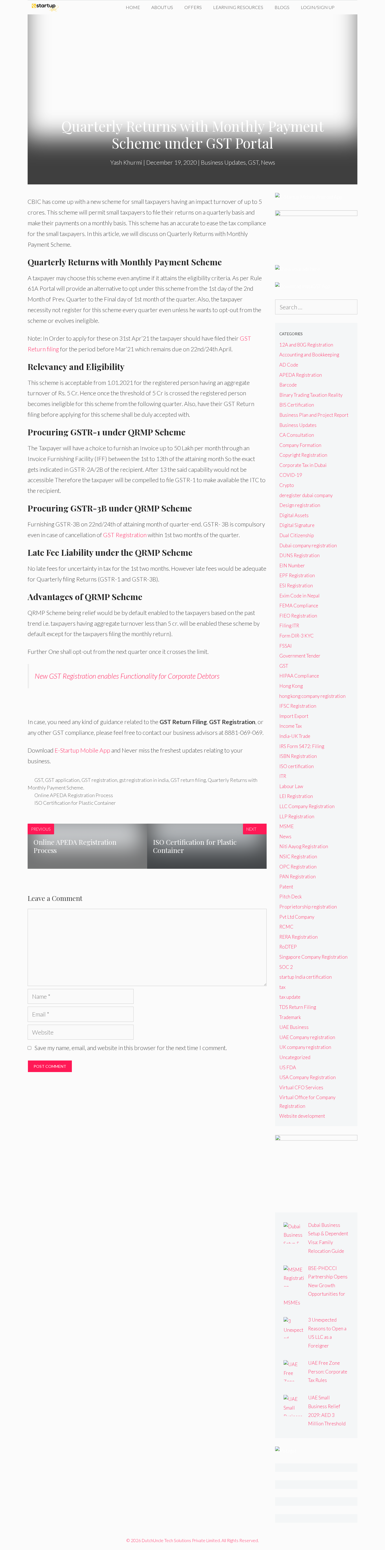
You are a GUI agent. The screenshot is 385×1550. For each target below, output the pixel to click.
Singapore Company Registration (313, 957)
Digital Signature (297, 525)
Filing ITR (289, 626)
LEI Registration (296, 796)
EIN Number (292, 565)
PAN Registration (297, 876)
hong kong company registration (312, 696)
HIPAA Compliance (299, 676)
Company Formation (300, 445)
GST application (62, 780)
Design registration (299, 505)
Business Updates (223, 162)
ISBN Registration (298, 756)
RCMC (286, 927)
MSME (286, 826)
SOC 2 (286, 967)
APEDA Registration (300, 375)
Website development (302, 1116)
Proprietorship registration (308, 907)
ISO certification (296, 766)
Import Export (293, 716)
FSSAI (285, 646)
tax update (289, 997)
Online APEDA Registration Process (73, 795)
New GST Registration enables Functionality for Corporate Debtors (127, 676)
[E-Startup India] (46, 7)
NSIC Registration (298, 856)
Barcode (288, 385)
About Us (162, 7)
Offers (193, 7)
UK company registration (305, 1047)
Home (133, 7)
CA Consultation (296, 435)
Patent (286, 887)
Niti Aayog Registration (303, 846)
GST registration (99, 780)
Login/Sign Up (318, 7)
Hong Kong (291, 686)
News (268, 162)
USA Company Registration (307, 1077)
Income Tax (290, 726)
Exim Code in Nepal (299, 596)
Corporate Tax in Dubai (303, 465)
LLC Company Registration (307, 806)
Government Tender (299, 656)
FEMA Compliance (298, 605)
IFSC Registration (297, 706)
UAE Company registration (307, 1037)
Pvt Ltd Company (296, 917)
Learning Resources (238, 7)
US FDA (287, 1067)
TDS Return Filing (297, 1007)
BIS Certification (296, 405)
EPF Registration (297, 575)
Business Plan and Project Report (313, 415)
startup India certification (305, 977)
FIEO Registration (298, 616)
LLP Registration (296, 816)
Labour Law (291, 786)
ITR (282, 776)
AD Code (288, 365)
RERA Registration (298, 937)
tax (282, 987)
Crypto (286, 485)
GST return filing (188, 780)
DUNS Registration (299, 555)
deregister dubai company (306, 495)
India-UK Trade (294, 736)
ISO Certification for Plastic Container (75, 803)
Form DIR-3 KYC (296, 636)
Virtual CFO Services (301, 1087)
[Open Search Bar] (348, 7)
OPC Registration (298, 867)
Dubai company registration (308, 545)
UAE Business (294, 1027)
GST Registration (125, 534)
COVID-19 (290, 475)
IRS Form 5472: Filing (301, 746)
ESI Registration (296, 585)
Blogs (282, 7)
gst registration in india (144, 780)
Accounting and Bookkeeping (309, 355)
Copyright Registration (303, 455)
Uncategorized (294, 1057)
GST (253, 162)
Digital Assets (294, 515)
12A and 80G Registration (306, 345)
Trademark (290, 1017)
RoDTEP (288, 947)
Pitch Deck (290, 896)
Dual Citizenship (296, 535)
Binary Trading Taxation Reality (310, 395)
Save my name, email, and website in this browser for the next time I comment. (130, 1047)
